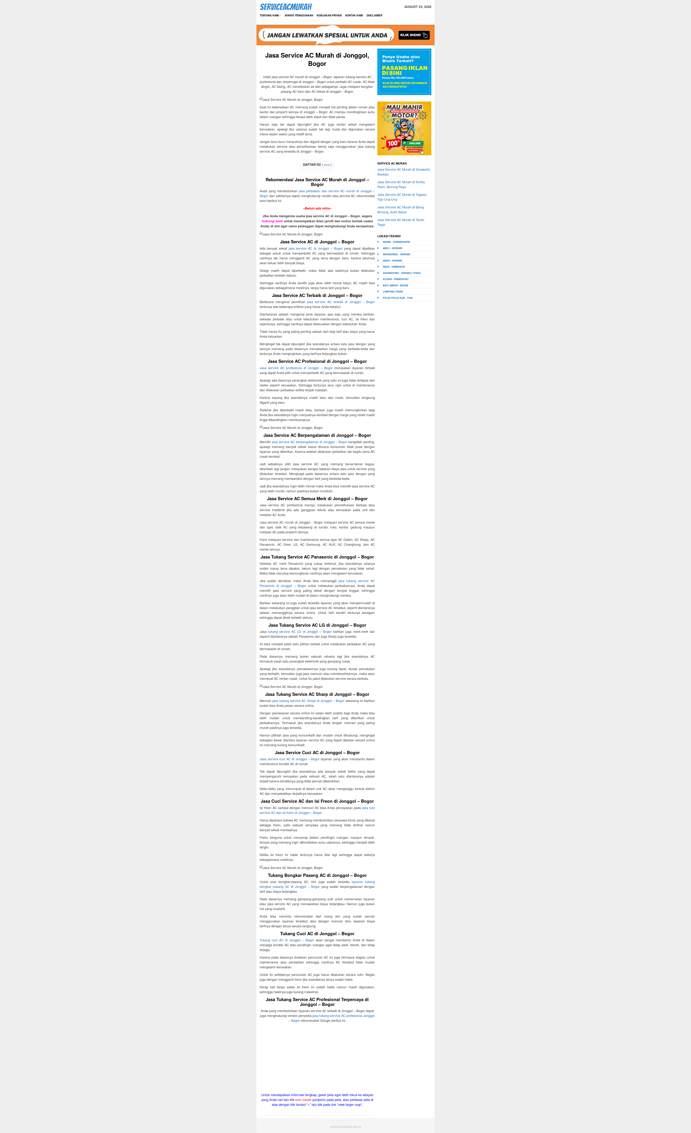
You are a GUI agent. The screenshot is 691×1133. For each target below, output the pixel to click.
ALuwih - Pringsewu (395, 279)
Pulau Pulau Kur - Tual (398, 297)
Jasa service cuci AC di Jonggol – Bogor (290, 758)
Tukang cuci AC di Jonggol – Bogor (287, 940)
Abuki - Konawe (392, 260)
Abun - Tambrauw (394, 266)
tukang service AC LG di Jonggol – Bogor (300, 631)
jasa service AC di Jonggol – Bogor (316, 248)
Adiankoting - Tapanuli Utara (402, 273)
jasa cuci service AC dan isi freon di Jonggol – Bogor (317, 810)
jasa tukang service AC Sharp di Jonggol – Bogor (308, 700)
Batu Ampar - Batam (395, 285)
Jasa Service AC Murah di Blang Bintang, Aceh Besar (400, 209)
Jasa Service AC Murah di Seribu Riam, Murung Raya (401, 184)
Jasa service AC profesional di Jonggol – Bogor (296, 367)
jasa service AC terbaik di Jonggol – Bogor (341, 301)
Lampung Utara (393, 291)
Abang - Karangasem (396, 242)
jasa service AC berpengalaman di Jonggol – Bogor (309, 441)
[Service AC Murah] (286, 6)
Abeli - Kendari (392, 248)
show (327, 164)
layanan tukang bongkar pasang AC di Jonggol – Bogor (317, 884)
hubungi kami (272, 221)
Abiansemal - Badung (396, 254)
